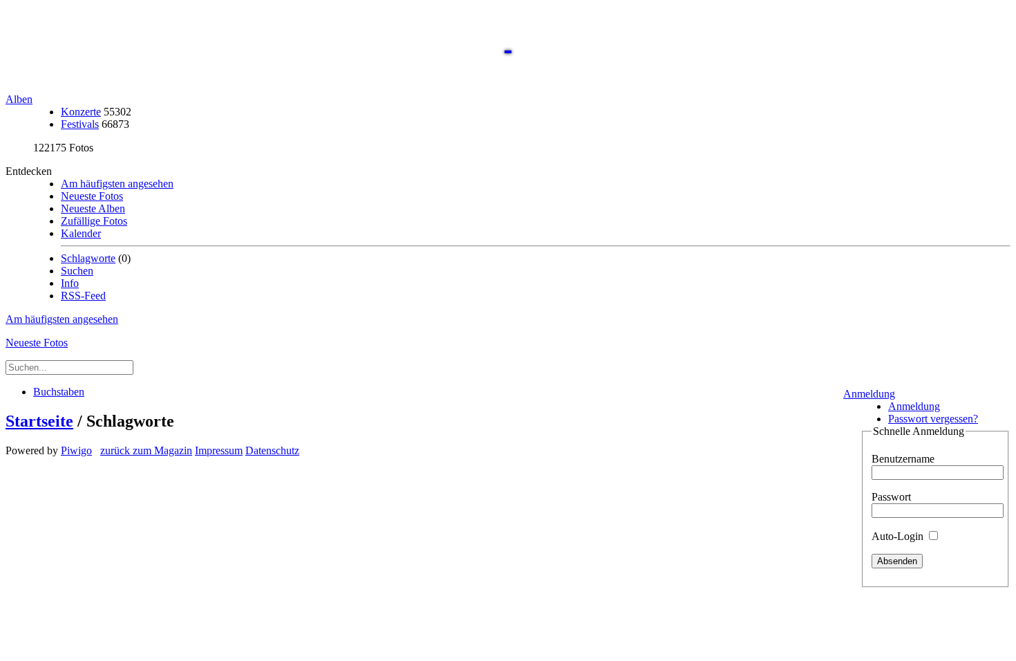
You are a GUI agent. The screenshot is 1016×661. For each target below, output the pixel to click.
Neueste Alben (93, 208)
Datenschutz (272, 450)
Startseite (39, 421)
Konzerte (81, 112)
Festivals (80, 124)
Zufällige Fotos (94, 221)
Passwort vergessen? (933, 419)
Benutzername (903, 459)
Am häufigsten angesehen (117, 183)
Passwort (891, 497)
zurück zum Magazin (146, 450)
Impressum (219, 450)
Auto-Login (899, 536)
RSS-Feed (83, 295)
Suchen (77, 271)
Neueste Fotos (92, 196)
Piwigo (76, 450)
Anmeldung (869, 394)
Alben (19, 99)
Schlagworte (88, 258)
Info (70, 283)
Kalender (81, 233)
